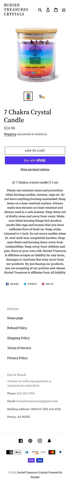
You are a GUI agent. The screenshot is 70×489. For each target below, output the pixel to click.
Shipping (10, 134)
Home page (15, 318)
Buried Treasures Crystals (16, 9)
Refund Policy (17, 328)
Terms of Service (19, 348)
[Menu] (64, 9)
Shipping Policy (18, 338)
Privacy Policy (17, 358)
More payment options (35, 169)
